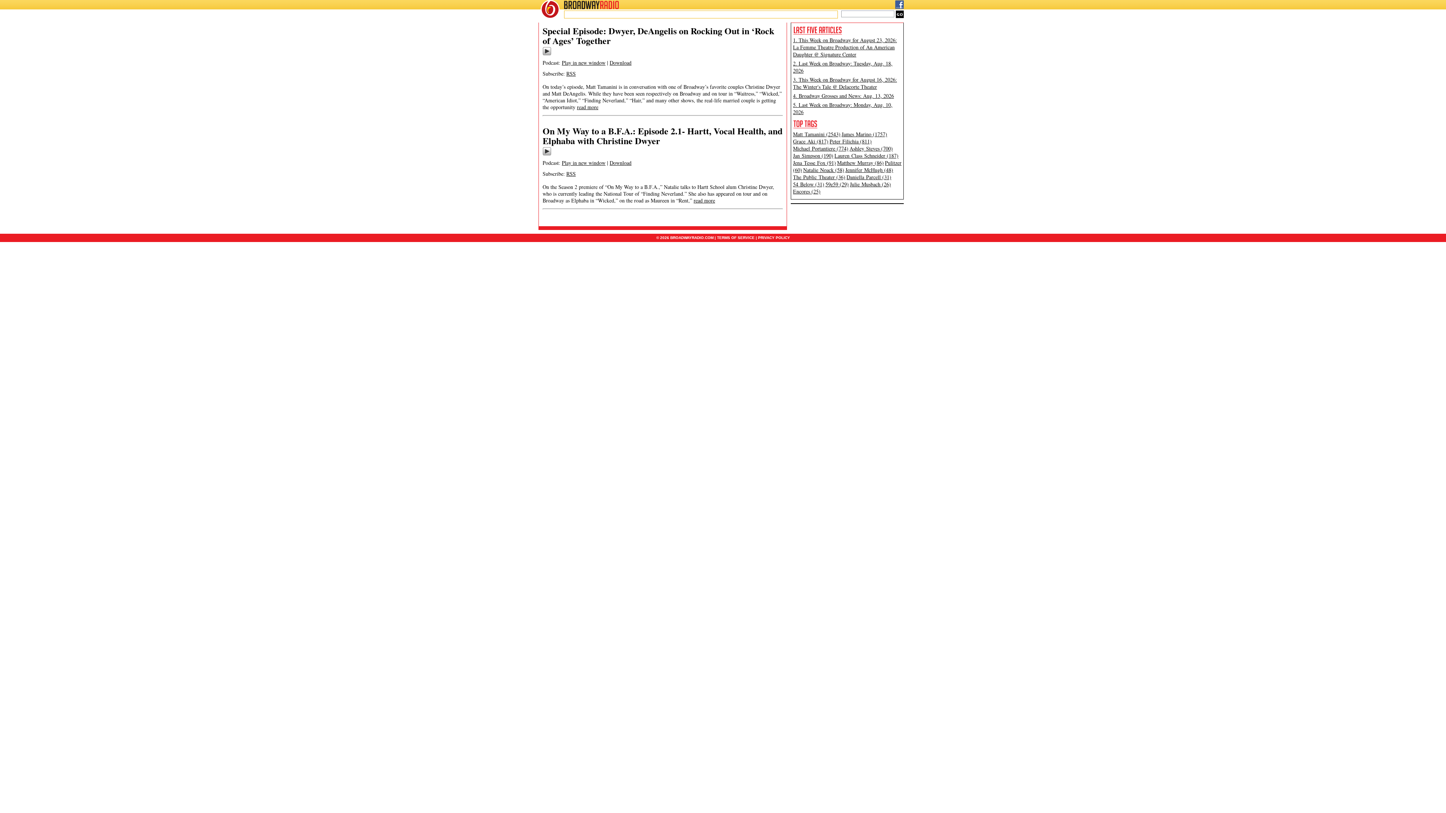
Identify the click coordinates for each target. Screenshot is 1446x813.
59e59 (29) (837, 184)
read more (587, 107)
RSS (571, 73)
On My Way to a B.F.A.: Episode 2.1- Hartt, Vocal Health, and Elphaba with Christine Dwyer (662, 135)
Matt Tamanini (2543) (816, 134)
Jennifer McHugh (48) (869, 170)
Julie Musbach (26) (870, 184)
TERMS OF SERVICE (736, 238)
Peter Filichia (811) (851, 141)
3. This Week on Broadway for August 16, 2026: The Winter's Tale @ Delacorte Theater (845, 83)
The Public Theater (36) (819, 177)
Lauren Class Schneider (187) (866, 155)
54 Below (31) (808, 184)
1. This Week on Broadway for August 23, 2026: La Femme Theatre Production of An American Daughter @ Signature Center (845, 47)
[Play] (547, 54)
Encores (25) (807, 191)
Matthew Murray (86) (860, 162)
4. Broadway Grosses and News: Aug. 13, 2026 (843, 95)
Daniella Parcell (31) (869, 177)
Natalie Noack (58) (823, 170)
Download (620, 62)
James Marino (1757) (864, 134)
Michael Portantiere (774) (820, 148)
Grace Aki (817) (810, 141)
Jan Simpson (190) (813, 155)
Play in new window (584, 62)
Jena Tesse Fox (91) (814, 162)
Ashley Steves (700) (871, 148)
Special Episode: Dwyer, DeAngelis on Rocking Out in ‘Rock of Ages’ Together (658, 35)
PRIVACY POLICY (774, 238)
